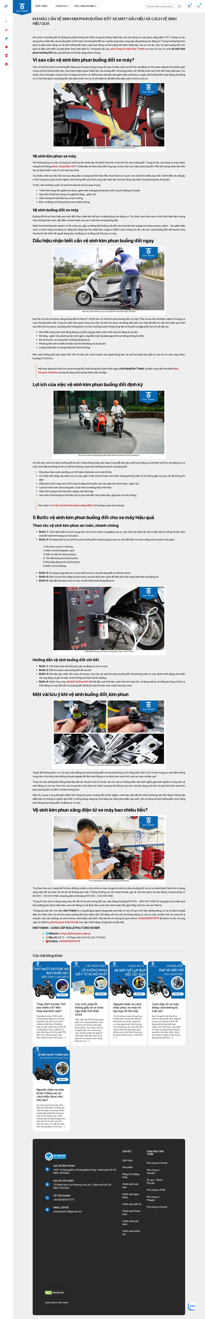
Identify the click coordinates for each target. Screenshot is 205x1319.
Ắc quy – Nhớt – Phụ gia (155, 1181)
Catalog (61, 6)
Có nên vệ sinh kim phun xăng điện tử (73, 505)
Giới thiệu (41, 6)
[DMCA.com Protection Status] (54, 1292)
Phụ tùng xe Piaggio (153, 1198)
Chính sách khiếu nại (131, 1233)
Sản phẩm (127, 1167)
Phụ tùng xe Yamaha (153, 1171)
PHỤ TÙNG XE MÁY (84, 6)
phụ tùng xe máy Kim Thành (128, 48)
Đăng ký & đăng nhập (130, 1176)
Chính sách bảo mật (130, 1186)
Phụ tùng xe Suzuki (157, 1206)
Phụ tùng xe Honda (157, 1162)
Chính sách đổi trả (131, 1204)
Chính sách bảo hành (130, 1223)
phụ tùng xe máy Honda (64, 922)
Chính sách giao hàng (130, 1196)
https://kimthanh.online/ (75, 933)
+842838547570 (148, 918)
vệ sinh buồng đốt (77, 681)
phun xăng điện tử (63, 166)
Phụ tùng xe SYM (156, 1189)
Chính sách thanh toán (131, 1212)
